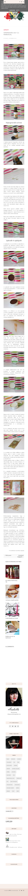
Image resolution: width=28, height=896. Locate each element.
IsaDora (8, 768)
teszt (13, 791)
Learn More (12, 10)
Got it (17, 10)
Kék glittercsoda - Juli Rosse (16, 847)
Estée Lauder (9, 765)
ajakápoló (6, 29)
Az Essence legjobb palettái (12, 600)
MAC (14, 775)
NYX (7, 781)
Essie (18, 762)
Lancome (13, 771)
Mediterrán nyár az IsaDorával (10, 637)
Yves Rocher (17, 784)
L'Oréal (8, 771)
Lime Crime (9, 775)
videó (18, 791)
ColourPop (9, 762)
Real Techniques (14, 781)
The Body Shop (9, 784)
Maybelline (19, 778)
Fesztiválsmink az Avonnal (12, 618)
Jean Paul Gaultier (15, 768)
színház (8, 791)
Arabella (7, 38)
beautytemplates (15, 890)
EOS (14, 762)
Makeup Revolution (10, 778)
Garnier (15, 765)
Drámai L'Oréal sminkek (14, 741)
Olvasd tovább (14, 743)
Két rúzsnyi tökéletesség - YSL (12, 581)
